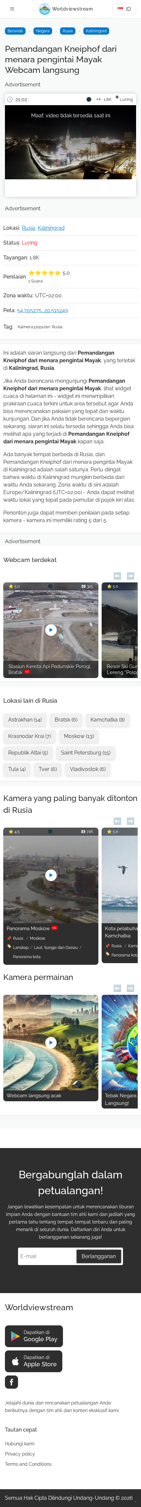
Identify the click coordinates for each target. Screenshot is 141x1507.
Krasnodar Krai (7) (29, 736)
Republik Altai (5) (28, 753)
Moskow (37, 938)
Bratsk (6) (66, 720)
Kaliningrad (96, 31)
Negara (43, 31)
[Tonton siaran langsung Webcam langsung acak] (50, 1088)
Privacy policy (20, 1454)
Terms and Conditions (28, 1464)
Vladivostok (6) (88, 769)
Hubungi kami (19, 1443)
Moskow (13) (79, 736)
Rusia (68, 31)
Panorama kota (27, 957)
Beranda (15, 31)
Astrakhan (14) (25, 720)
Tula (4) (17, 769)
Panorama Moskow (31, 928)
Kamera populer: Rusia (40, 326)
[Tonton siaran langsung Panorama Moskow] (50, 921)
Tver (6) (48, 769)
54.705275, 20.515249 (42, 310)
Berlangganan (99, 1256)
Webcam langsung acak (34, 1096)
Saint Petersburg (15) (86, 753)
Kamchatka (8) (108, 720)
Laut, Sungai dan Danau (56, 947)
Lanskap (21, 947)
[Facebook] (11, 1382)
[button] (117, 575)
